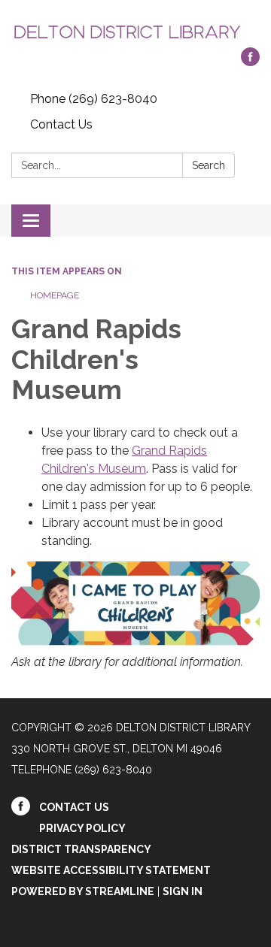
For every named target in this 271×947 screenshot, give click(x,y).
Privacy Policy (82, 828)
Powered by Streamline (82, 891)
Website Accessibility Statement (111, 870)
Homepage (54, 295)
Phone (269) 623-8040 (93, 99)
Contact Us (61, 124)
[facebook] (250, 62)
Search (208, 165)
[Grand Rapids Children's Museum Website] (135, 603)
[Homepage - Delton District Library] (135, 31)
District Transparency (81, 849)
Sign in (182, 891)
